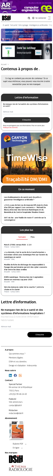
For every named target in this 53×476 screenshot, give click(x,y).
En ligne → (18, 448)
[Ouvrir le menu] (49, 18)
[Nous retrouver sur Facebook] (15, 375)
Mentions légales (16, 357)
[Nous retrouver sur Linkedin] (10, 375)
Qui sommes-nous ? (17, 354)
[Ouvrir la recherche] (30, 18)
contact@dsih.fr (15, 405)
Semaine (22, 237)
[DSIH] (26, 459)
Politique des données (10, 127)
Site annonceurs (15, 402)
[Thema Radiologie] (26, 468)
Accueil (4, 64)
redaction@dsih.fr (16, 413)
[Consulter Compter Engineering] (26, 6)
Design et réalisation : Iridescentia (23, 365)
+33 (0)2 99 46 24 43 (18, 394)
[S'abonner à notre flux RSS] (20, 375)
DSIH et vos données (17, 361)
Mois (33, 237)
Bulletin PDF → (20, 444)
